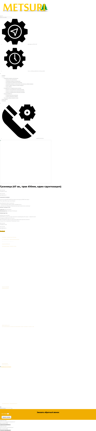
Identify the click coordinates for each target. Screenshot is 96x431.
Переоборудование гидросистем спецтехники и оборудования (19, 83)
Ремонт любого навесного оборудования (14, 85)
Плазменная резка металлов (12, 95)
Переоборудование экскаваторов (13, 81)
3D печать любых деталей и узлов (11, 97)
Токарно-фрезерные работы (12, 96)
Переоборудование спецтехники (11, 78)
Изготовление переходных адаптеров (14, 82)
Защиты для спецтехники (11, 79)
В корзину (2, 231)
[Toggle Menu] (0, 73)
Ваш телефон (4, 413)
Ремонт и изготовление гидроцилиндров (15, 89)
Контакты (4, 100)
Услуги (3, 76)
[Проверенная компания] (5, 366)
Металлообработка (8, 93)
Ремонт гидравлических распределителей (15, 90)
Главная (3, 75)
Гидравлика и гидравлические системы (12, 88)
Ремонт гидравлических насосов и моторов (15, 92)
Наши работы (9, 86)
